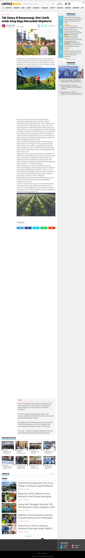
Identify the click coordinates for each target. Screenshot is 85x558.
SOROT (23, 8)
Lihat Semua (28, 536)
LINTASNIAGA (36, 8)
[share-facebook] (39, 26)
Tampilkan (52, 473)
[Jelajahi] (83, 2)
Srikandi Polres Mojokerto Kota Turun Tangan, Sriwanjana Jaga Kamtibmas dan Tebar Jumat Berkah (35, 486)
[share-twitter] (42, 26)
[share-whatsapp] (45, 26)
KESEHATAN (68, 8)
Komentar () (52, 25)
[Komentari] (51, 228)
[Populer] (69, 4)
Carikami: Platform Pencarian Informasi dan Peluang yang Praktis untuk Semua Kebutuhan (72, 53)
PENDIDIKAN (17, 8)
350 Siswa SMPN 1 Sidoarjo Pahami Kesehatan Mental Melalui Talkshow (71, 87)
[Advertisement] (8, 54)
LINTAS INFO (8, 8)
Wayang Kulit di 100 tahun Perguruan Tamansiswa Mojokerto (71, 93)
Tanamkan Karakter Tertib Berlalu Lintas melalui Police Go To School (71, 81)
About (39, 553)
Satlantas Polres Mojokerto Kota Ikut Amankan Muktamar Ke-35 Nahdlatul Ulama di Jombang (35, 518)
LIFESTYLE (52, 8)
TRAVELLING (60, 8)
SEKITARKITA (76, 8)
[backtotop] (42, 539)
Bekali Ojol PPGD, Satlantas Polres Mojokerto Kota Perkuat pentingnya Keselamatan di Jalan (34, 496)
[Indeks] (66, 4)
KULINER (29, 8)
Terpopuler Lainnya (71, 59)
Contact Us (44, 553)
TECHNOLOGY (44, 8)
